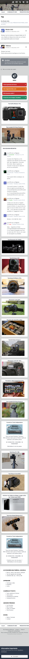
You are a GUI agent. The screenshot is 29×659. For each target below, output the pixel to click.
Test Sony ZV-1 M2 (14, 452)
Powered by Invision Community (14, 634)
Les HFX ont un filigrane (13, 153)
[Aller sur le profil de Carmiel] (5, 183)
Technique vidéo (11, 583)
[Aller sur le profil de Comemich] (5, 153)
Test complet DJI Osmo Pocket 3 (14, 401)
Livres (8, 586)
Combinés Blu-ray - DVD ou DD (14, 575)
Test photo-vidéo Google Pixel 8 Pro (14, 380)
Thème (22, 629)
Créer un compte (11, 608)
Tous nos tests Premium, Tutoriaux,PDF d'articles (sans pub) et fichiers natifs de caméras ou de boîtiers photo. (14, 438)
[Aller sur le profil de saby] (5, 223)
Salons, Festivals (11, 617)
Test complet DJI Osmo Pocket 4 (14, 127)
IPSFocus (12, 629)
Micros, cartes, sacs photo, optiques (16, 572)
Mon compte (10, 607)
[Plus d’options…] (26, 31)
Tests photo (10, 595)
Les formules (10, 605)
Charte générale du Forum (10, 84)
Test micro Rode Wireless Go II (14, 515)
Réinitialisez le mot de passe (14, 446)
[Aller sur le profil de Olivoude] (5, 171)
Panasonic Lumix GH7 (14, 299)
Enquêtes (9, 584)
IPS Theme (5, 629)
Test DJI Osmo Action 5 (14, 340)
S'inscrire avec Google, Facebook (12, 97)
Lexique (8, 619)
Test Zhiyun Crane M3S (14, 473)
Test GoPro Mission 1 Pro (14, 103)
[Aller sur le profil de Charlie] (5, 199)
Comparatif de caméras (12, 596)
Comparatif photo (11, 598)
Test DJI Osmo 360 (14, 258)
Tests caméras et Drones (13, 593)
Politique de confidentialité (14, 631)
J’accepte (15, 656)
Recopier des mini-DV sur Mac (14, 320)
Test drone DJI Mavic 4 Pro (14, 278)
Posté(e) (12, 31)
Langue (17, 629)
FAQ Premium (10, 610)
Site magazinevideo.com (9, 89)
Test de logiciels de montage (14, 574)
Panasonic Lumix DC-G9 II (14, 360)
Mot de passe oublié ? (8, 93)
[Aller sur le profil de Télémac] (3, 46)
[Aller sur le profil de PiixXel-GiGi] (3, 30)
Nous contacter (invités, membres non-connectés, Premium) (14, 632)
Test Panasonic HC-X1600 (14, 239)
